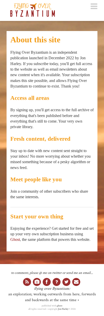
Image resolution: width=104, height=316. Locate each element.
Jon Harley (63, 308)
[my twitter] (66, 282)
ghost (59, 305)
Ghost (15, 239)
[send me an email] (76, 282)
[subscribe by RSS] (27, 282)
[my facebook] (47, 282)
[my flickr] (37, 282)
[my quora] (57, 282)
